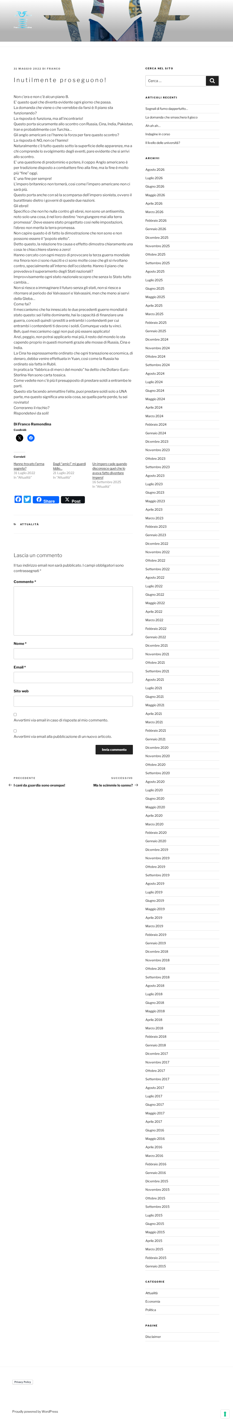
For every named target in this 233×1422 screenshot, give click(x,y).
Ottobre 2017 (155, 1071)
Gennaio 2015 (155, 1266)
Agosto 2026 (155, 169)
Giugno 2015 (154, 1224)
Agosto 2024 (155, 373)
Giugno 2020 (155, 798)
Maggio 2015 (155, 1232)
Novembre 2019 (157, 858)
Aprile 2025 (153, 305)
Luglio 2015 (153, 1215)
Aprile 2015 (153, 1241)
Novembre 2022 (157, 552)
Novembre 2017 (157, 1062)
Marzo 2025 (154, 314)
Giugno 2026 (154, 186)
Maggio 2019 (155, 909)
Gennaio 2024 (155, 433)
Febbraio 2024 (156, 424)
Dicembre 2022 (156, 543)
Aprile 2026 (153, 203)
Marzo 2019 (154, 926)
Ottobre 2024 (155, 356)
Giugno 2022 (154, 594)
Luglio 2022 (153, 586)
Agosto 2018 (154, 985)
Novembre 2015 (157, 1189)
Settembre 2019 (157, 875)
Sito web (21, 691)
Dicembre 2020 (157, 747)
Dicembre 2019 (156, 850)
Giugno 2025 (154, 288)
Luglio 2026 (154, 178)
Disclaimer (153, 1337)
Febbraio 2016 (155, 1164)
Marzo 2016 (154, 1156)
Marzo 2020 (154, 824)
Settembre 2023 (157, 467)
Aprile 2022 (153, 611)
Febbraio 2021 (155, 730)
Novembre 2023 (157, 450)
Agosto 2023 (155, 475)
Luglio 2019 (153, 892)
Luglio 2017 (153, 1096)
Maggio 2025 (155, 297)
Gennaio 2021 (155, 739)
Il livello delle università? (162, 143)
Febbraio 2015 (155, 1258)
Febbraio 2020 (156, 832)
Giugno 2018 (154, 1003)
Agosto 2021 (154, 679)
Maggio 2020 (155, 807)
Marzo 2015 (154, 1249)
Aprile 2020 (154, 815)
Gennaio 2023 (155, 535)
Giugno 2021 (154, 696)
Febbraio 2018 (155, 1036)
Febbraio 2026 (156, 220)
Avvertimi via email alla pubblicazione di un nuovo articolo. (63, 736)
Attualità (29, 524)
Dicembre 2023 (156, 441)
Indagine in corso (157, 134)
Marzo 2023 (154, 518)
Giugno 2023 (154, 492)
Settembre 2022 (157, 569)
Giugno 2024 (154, 390)
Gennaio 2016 (155, 1173)
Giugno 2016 (154, 1130)
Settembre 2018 (157, 977)
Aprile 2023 (153, 509)
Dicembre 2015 (156, 1181)
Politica (150, 1310)
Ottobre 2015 (155, 1198)
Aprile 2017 (153, 1121)
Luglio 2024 (154, 382)
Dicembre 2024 (156, 339)
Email (20, 667)
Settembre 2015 (157, 1206)
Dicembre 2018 (156, 951)
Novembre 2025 (157, 246)
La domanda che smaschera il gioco (171, 117)
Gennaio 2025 (155, 331)
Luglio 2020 (154, 790)
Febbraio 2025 (156, 322)
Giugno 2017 (154, 1104)
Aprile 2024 (153, 407)
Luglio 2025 (154, 280)
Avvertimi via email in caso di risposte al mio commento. (61, 720)
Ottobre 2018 (155, 968)
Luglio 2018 (153, 994)
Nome (20, 643)
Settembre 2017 (157, 1079)
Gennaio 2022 (155, 637)
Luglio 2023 (154, 484)
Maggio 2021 (155, 705)
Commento (25, 582)
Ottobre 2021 (155, 662)
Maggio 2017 (155, 1113)
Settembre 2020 (157, 773)
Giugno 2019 (154, 900)
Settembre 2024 (157, 365)
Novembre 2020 (157, 756)
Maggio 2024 (155, 399)
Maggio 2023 (155, 501)
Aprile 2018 (153, 1020)
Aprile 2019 (153, 918)
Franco (54, 68)
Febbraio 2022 (155, 629)
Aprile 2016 (153, 1147)
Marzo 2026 (154, 212)
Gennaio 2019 (155, 943)
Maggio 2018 (155, 1011)
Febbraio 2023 (156, 526)
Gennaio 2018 (155, 1045)
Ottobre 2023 (155, 458)
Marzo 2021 (154, 722)
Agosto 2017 (154, 1088)
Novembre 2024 (157, 348)
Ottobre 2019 (155, 867)
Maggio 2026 (155, 195)
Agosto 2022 (154, 577)
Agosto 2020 (155, 782)
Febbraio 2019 (155, 935)
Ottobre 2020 (155, 764)
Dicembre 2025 (156, 237)
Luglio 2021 (153, 688)
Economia (152, 1301)
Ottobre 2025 (155, 254)
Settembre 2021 (157, 671)
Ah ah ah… (152, 126)
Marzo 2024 (154, 416)
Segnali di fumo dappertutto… (166, 109)
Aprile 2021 (153, 714)
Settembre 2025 (157, 263)
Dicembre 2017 (156, 1053)
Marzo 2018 (154, 1028)
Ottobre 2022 (155, 560)
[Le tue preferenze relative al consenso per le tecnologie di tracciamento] (225, 1414)
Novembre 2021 (157, 654)
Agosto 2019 (154, 883)
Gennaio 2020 (155, 841)
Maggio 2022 (155, 603)
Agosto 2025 (155, 271)
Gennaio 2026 (155, 229)
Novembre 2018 (157, 960)
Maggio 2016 (155, 1139)
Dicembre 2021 (156, 645)
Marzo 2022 (154, 620)
